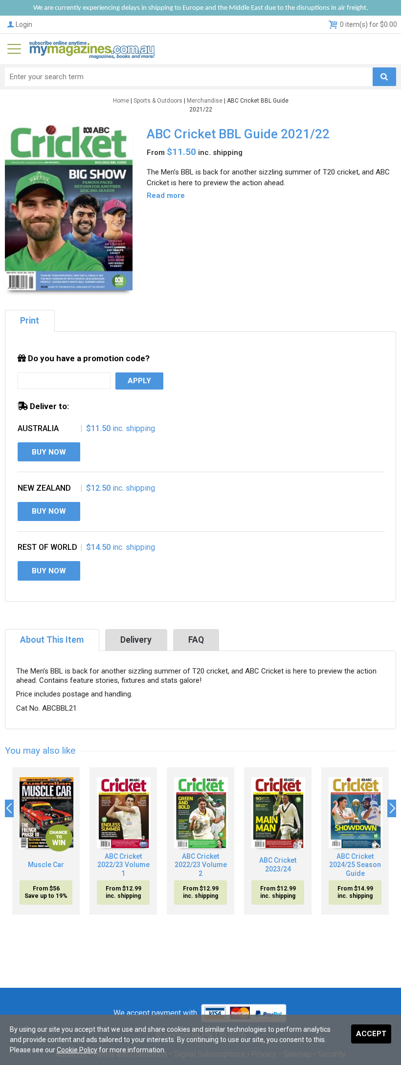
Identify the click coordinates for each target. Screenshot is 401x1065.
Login (24, 24)
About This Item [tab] (52, 640)
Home (121, 100)
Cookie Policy (77, 1050)
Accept (371, 1033)
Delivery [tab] (136, 640)
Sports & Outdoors (158, 100)
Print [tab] (29, 321)
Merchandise (205, 100)
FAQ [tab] (196, 640)
